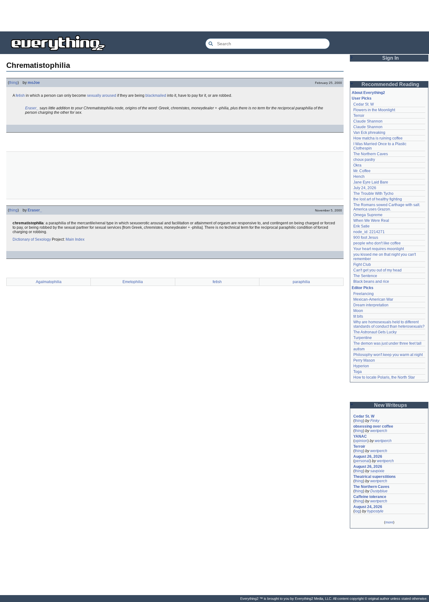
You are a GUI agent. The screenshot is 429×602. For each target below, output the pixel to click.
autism (359, 349)
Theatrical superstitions (374, 476)
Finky (374, 421)
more (389, 522)
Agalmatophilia (49, 282)
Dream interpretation (370, 305)
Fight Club (362, 264)
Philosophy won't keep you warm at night (388, 355)
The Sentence (365, 276)
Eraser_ (32, 108)
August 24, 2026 (367, 507)
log (357, 511)
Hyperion (361, 366)
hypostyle (375, 511)
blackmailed (155, 95)
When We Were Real (371, 220)
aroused (109, 95)
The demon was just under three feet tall (387, 343)
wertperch (378, 431)
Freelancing (363, 294)
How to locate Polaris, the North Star (384, 377)
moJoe (34, 82)
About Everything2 (368, 92)
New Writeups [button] (390, 405)
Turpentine (362, 338)
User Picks (362, 98)
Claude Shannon (368, 121)
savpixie (377, 471)
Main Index (75, 239)
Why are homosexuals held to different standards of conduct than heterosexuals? (389, 324)
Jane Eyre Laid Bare (370, 182)
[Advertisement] (214, 16)
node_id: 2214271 (369, 232)
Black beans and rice (371, 281)
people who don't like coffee (377, 243)
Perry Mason (364, 360)
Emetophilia (132, 282)
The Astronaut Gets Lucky (375, 332)
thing (13, 82)
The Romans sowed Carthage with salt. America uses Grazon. (387, 207)
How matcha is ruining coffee (378, 138)
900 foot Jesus (365, 237)
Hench (359, 176)
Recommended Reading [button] (390, 84)
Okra (357, 165)
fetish (20, 95)
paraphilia (301, 282)
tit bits (358, 316)
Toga (357, 371)
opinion (361, 441)
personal (362, 461)
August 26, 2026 (367, 456)
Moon (358, 311)
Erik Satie (361, 226)
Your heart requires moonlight (378, 249)
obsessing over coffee (373, 426)
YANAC (360, 436)
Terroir (358, 115)
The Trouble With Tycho (373, 193)
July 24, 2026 (364, 188)
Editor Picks (362, 288)
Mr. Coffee (362, 171)
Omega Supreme (368, 215)
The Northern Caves (370, 154)
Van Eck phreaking (369, 132)
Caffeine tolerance (369, 497)
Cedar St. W (363, 104)
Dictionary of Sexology (32, 239)
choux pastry (364, 159)
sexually (94, 95)
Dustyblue (379, 491)
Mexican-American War (373, 299)
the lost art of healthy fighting (377, 199)
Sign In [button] (390, 58)
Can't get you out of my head (377, 270)
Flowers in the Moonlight (374, 110)
